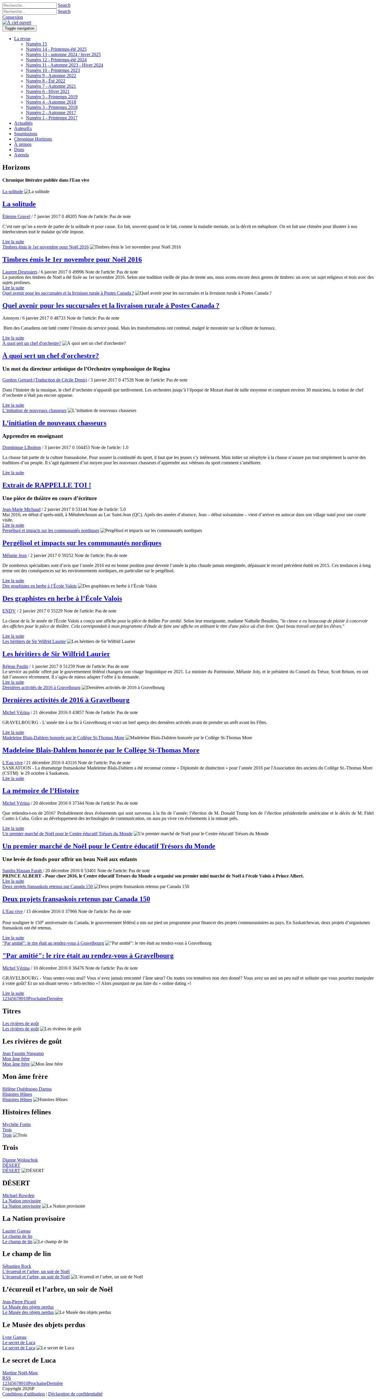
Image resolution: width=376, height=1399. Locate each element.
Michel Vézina (16, 712)
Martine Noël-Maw (20, 1372)
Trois (7, 1129)
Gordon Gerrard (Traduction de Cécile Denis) (44, 379)
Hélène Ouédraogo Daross (27, 1088)
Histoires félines (17, 1094)
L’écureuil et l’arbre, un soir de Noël (36, 1271)
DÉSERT (11, 1165)
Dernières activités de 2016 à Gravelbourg (41, 687)
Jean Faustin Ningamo (23, 1053)
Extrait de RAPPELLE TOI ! (46, 485)
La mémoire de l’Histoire (40, 790)
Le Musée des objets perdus (28, 1307)
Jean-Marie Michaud (21, 509)
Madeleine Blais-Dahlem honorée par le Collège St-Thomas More (63, 737)
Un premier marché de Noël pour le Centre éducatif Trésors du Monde (67, 833)
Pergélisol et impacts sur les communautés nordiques (50, 530)
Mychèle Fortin (16, 1124)
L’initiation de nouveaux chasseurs (34, 410)
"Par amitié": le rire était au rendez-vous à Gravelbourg (53, 943)
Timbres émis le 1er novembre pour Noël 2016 (45, 246)
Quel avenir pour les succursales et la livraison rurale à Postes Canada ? (68, 293)
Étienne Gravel (16, 216)
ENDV (9, 610)
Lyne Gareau (14, 1337)
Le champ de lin (17, 1236)
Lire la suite (13, 241)
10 (26, 998)
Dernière (55, 998)
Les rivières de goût (20, 1023)
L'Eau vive (12, 762)
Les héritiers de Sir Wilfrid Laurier (34, 641)
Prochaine (37, 998)
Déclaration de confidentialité (75, 1393)
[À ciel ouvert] (16, 22)
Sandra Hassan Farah (22, 870)
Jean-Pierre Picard (19, 1301)
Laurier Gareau (16, 1230)
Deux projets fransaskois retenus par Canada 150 (47, 886)
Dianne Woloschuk (20, 1159)
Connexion (12, 17)
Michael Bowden (18, 1195)
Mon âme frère (16, 1058)
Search (64, 5)
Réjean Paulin (15, 666)
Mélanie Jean (14, 555)
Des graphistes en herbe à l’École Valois (39, 585)
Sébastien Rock (16, 1266)
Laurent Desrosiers (19, 271)
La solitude (12, 191)
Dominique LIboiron (21, 447)
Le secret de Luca (18, 1342)
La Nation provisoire (21, 1200)
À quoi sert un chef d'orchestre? (31, 343)
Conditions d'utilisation (23, 1393)
